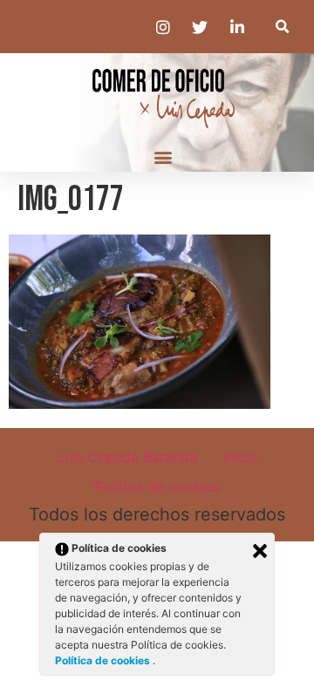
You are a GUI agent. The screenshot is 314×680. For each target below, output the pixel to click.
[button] (282, 26)
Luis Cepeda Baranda (127, 457)
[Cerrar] (260, 551)
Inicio (240, 457)
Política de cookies (157, 486)
